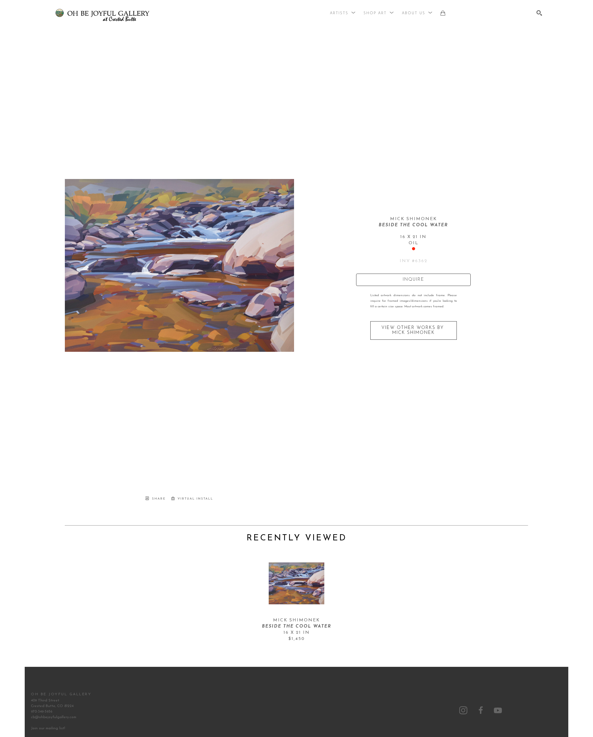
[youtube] (498, 710)
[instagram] (463, 710)
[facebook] (481, 710)
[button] (343, 13)
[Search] (539, 13)
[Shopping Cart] (442, 13)
